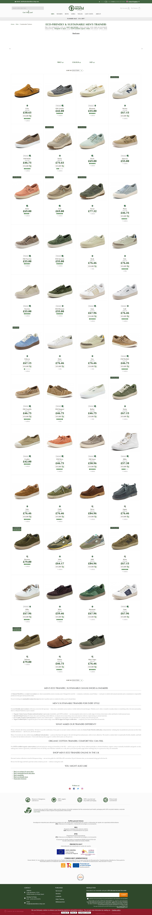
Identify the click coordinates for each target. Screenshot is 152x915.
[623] (59, 91)
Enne (59, 359)
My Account (59, 891)
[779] (92, 541)
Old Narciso (27, 259)
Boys (67, 14)
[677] (124, 592)
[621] (27, 141)
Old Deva (59, 459)
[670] (92, 441)
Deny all (73, 912)
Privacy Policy (122, 906)
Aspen (125, 509)
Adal (92, 559)
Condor (27, 459)
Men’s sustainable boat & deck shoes (24, 773)
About (98, 14)
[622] (59, 241)
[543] (124, 141)
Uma (27, 108)
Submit (123, 895)
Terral (92, 209)
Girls (73, 14)
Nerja (125, 409)
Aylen (125, 559)
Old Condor (60, 108)
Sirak (92, 259)
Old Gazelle (27, 409)
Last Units (89, 14)
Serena (125, 108)
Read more (76, 33)
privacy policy (124, 904)
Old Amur (92, 459)
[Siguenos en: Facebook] (74, 788)
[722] (59, 491)
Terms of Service (121, 907)
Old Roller (27, 159)
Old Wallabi (125, 359)
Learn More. (37, 812)
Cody (60, 509)
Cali (124, 309)
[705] (124, 90)
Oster (27, 209)
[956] (59, 642)
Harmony (92, 609)
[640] (92, 140)
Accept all (65, 912)
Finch (92, 159)
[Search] (42, 8)
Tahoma (27, 659)
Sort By (69, 70)
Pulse (125, 209)
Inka (59, 559)
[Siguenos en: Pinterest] (70, 788)
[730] (92, 491)
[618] (27, 191)
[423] (124, 491)
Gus (92, 359)
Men (53, 14)
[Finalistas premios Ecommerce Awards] (80, 877)
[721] (27, 91)
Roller (92, 409)
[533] (27, 291)
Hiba (27, 609)
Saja (27, 509)
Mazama (27, 559)
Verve (92, 509)
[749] (27, 341)
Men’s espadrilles (19, 775)
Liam (125, 609)
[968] (92, 592)
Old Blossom (59, 309)
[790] (124, 191)
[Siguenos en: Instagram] (82, 788)
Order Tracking (60, 899)
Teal (59, 209)
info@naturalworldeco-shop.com (30, 1)
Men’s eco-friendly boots (21, 777)
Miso (59, 609)
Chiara (59, 659)
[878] (92, 642)
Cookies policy (116, 910)
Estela (60, 159)
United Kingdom (133, 1)
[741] (92, 191)
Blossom (92, 108)
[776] (124, 391)
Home (12, 24)
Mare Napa (92, 659)
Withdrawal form (60, 902)
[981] (59, 592)
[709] (92, 241)
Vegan (80, 14)
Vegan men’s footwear (20, 778)
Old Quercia (59, 259)
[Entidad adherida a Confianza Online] (71, 877)
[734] (27, 491)
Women (59, 14)
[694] (59, 391)
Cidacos (27, 359)
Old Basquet (59, 409)
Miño (125, 459)
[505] (92, 91)
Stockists (58, 893)
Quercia (125, 159)
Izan (92, 309)
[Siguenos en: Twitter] (78, 788)
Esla (124, 259)
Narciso (27, 309)
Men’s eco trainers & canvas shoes (24, 771)
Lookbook (58, 896)
